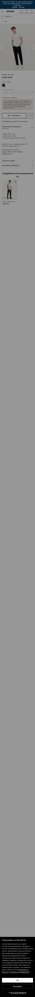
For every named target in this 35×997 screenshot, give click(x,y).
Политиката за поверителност (20, 972)
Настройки (17, 986)
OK (17, 980)
